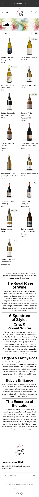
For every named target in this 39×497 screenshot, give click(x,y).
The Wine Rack (15, 484)
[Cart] (36, 12)
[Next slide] (36, 3)
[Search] (7, 12)
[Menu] (2, 12)
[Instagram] (21, 493)
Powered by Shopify (27, 484)
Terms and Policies (19, 489)
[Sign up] (34, 475)
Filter (6, 33)
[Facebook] (17, 493)
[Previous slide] (2, 3)
